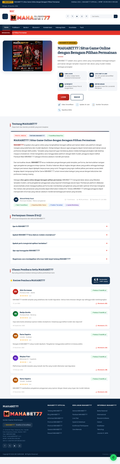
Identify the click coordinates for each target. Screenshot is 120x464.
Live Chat (75, 418)
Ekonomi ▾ (36, 27)
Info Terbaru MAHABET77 (73, 189)
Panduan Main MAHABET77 (24, 157)
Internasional (101, 414)
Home (6, 27)
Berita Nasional (102, 411)
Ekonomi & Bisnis (103, 418)
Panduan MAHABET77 (79, 414)
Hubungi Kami (60, 27)
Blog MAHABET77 (54, 414)
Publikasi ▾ (16, 27)
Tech (82, 27)
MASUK (77, 97)
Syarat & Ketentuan (78, 422)
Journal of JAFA (102, 433)
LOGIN (63, 97)
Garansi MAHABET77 (55, 429)
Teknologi (100, 429)
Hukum (99, 422)
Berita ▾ (26, 27)
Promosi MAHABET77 (55, 422)
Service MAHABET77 (79, 411)
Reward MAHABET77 (55, 433)
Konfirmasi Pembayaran (80, 426)
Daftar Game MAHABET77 (44, 171)
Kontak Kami (47, 27)
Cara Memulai (77, 429)
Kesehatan (72, 27)
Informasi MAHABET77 (55, 418)
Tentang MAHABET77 (55, 411)
